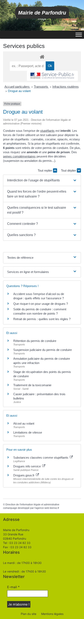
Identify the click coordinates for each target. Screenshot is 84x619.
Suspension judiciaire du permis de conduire (42, 350)
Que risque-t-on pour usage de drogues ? (40, 303)
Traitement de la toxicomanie (32, 385)
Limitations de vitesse (27, 432)
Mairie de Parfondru (42, 13)
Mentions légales (52, 614)
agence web (42, 508)
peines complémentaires (19, 156)
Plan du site (28, 614)
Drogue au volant (19, 91)
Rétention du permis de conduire (34, 341)
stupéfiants (47, 130)
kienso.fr (54, 508)
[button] (42, 180)
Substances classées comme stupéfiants (41, 457)
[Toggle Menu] (78, 35)
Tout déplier (69, 170)
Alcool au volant (23, 423)
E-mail (13, 587)
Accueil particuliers (17, 86)
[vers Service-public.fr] (52, 76)
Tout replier (45, 170)
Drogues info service (27, 466)
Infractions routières (65, 86)
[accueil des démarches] (42, 56)
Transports (41, 86)
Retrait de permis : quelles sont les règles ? (42, 319)
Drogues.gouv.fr (24, 475)
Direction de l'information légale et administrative (32, 504)
